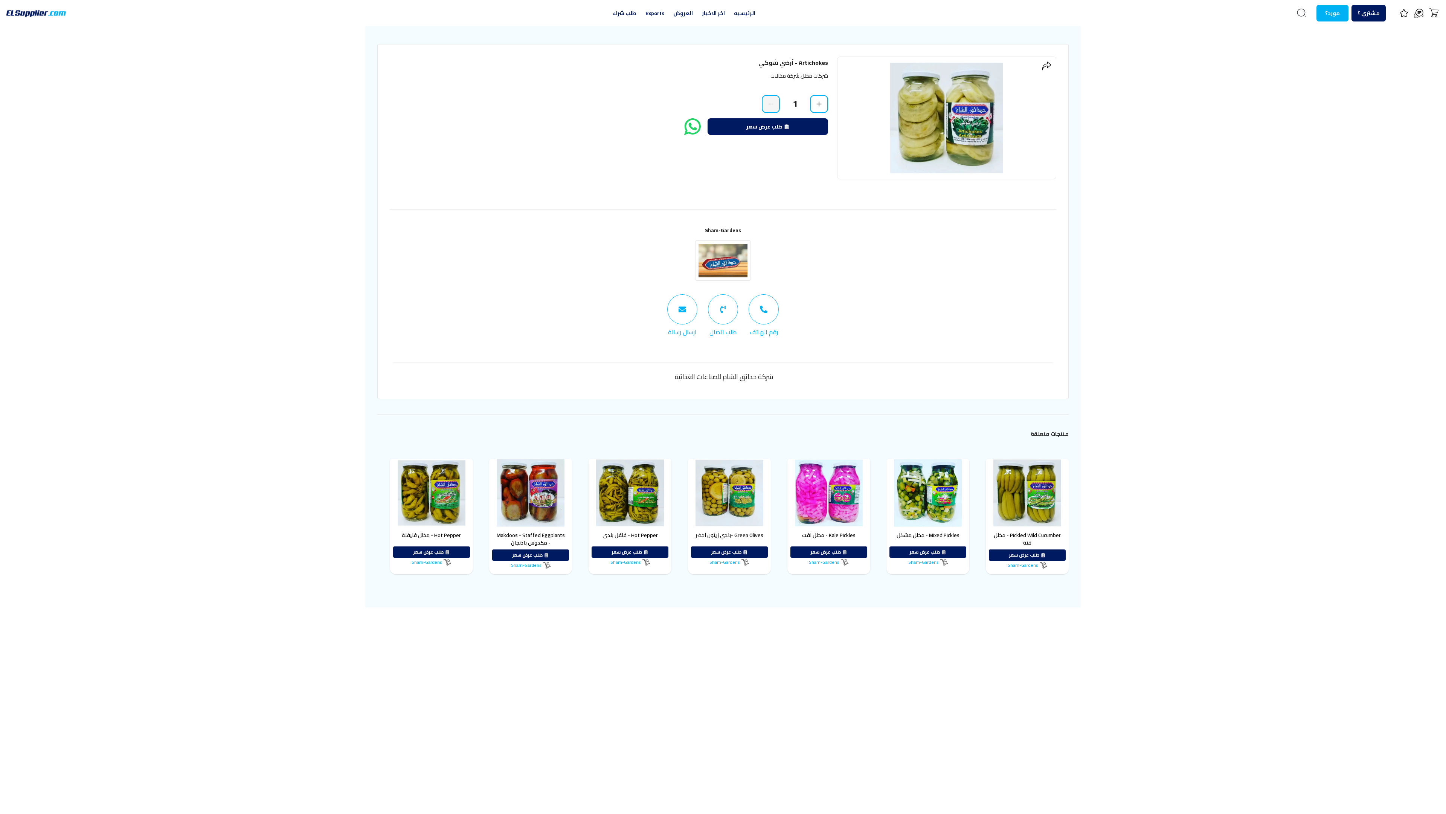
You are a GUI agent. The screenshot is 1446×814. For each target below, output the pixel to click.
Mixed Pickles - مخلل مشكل (928, 535)
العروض (683, 13)
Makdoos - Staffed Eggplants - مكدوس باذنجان (531, 539)
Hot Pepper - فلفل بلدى (630, 535)
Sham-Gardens (723, 230)
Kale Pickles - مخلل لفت (829, 535)
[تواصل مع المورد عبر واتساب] (692, 127)
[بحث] (1301, 13)
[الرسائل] (1419, 13)
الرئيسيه (744, 13)
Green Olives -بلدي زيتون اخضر (729, 535)
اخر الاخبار (713, 13)
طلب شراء (624, 13)
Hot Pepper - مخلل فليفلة (431, 535)
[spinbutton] (795, 103)
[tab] (764, 315)
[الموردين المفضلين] (1404, 13)
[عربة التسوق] (1434, 13)
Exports (654, 13)
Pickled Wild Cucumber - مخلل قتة (1027, 539)
